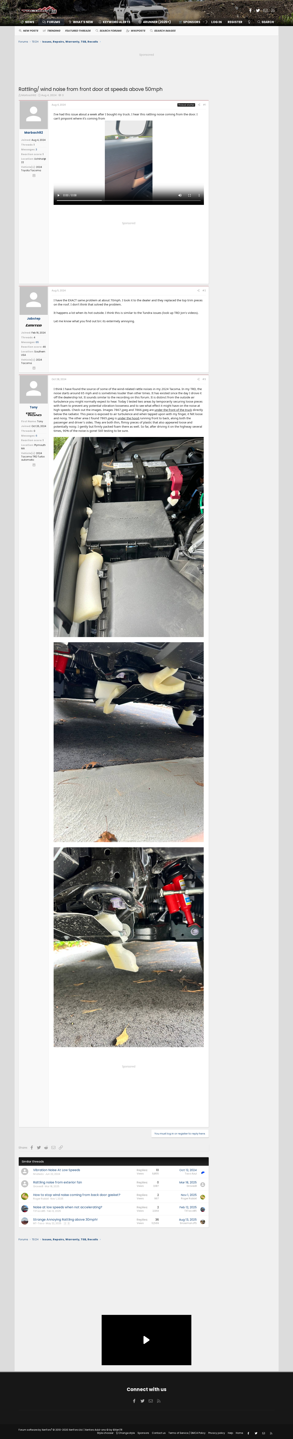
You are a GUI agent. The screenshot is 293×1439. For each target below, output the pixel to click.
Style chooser (105, 1433)
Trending (53, 31)
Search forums (110, 31)
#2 (204, 290)
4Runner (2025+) (157, 22)
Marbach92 (28, 95)
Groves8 (38, 1186)
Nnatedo (38, 1174)
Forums (53, 22)
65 (37, 342)
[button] (190, 22)
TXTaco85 (39, 1211)
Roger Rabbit (41, 1198)
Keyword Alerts (116, 22)
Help (230, 1433)
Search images (164, 31)
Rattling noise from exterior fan (57, 1182)
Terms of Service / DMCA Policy (186, 1433)
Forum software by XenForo (51, 1429)
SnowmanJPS (188, 1223)
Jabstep (33, 318)
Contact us (159, 1433)
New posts (30, 31)
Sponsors (143, 1433)
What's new (83, 22)
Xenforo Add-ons (103, 1429)
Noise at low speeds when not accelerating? (67, 1207)
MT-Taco (38, 1223)
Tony (33, 407)
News (29, 22)
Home (239, 1433)
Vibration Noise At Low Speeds (56, 1170)
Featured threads (77, 31)
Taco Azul (191, 1173)
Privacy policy (216, 1433)
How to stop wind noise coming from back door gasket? (76, 1195)
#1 (204, 104)
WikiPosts (138, 31)
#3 (204, 379)
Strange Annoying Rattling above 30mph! (65, 1219)
